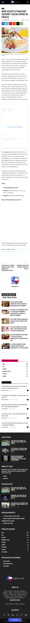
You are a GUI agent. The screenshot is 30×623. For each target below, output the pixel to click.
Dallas (5, 476)
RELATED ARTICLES (9, 295)
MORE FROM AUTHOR (10, 298)
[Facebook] (3, 23)
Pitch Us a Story (8, 591)
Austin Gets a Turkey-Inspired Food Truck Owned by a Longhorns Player (8, 268)
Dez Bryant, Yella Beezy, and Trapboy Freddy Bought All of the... (19, 504)
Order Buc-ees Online (16, 251)
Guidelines (5, 593)
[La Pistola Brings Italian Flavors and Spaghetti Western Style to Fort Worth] (6, 346)
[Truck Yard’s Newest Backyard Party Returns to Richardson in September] (6, 304)
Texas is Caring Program (16, 596)
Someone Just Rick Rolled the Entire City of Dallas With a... (18, 497)
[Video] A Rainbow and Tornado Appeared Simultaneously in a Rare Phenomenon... (18, 458)
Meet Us (11, 593)
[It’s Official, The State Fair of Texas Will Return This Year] (6, 450)
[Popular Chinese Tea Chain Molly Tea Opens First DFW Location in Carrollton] (6, 329)
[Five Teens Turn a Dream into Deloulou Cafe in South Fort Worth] (6, 321)
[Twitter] (6, 23)
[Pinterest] (10, 23)
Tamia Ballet (5, 427)
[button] (2, 2)
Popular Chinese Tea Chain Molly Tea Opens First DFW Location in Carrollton (18, 328)
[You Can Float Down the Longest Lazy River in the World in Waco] (6, 443)
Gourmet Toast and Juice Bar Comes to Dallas (22, 267)
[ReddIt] (14, 23)
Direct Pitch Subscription (19, 591)
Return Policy (12, 594)
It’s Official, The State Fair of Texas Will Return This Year (19, 450)
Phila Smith (4, 418)
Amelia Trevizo (5, 390)
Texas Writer (5, 408)
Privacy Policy (17, 593)
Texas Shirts (19, 249)
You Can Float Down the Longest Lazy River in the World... (18, 442)
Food (7, 6)
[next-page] (5, 352)
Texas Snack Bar (9, 604)
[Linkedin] (12, 615)
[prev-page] (3, 352)
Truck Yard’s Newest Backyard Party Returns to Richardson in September (18, 304)
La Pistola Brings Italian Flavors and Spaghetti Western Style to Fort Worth (19, 346)
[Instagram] (8, 615)
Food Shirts (6, 566)
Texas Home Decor (7, 563)
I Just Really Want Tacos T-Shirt (11, 516)
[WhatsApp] (21, 23)
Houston (5, 478)
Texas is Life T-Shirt (8, 523)
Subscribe (15, 620)
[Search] (28, 2)
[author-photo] (15, 284)
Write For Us (21, 598)
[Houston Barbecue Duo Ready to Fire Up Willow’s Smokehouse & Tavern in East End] (6, 336)
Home (3, 6)
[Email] (18, 23)
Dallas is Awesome (20, 604)
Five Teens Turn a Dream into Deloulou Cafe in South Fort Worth (19, 321)
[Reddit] (17, 615)
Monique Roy (6, 20)
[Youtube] (25, 615)
